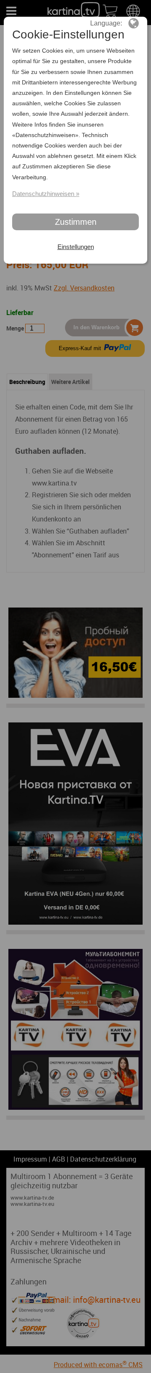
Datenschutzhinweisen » (45, 193)
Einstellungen (75, 246)
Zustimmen (75, 221)
